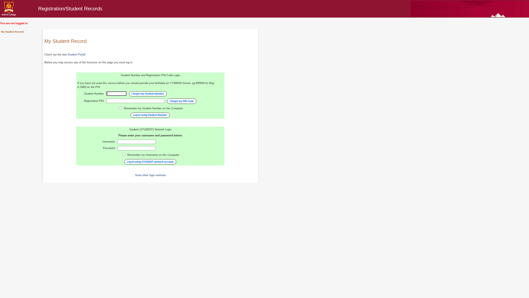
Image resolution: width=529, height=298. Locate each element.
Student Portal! (77, 54)
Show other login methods (150, 175)
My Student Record (12, 31)
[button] (148, 94)
